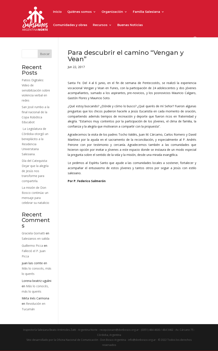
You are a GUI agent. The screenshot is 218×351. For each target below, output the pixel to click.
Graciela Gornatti (33, 233)
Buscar (45, 54)
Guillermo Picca (32, 246)
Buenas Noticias (130, 25)
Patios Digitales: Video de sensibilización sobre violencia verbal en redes (36, 90)
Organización (112, 12)
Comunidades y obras (70, 25)
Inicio (57, 12)
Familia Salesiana (146, 12)
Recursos (100, 25)
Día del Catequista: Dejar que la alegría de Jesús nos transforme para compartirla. (35, 171)
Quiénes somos (79, 12)
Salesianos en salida (35, 238)
